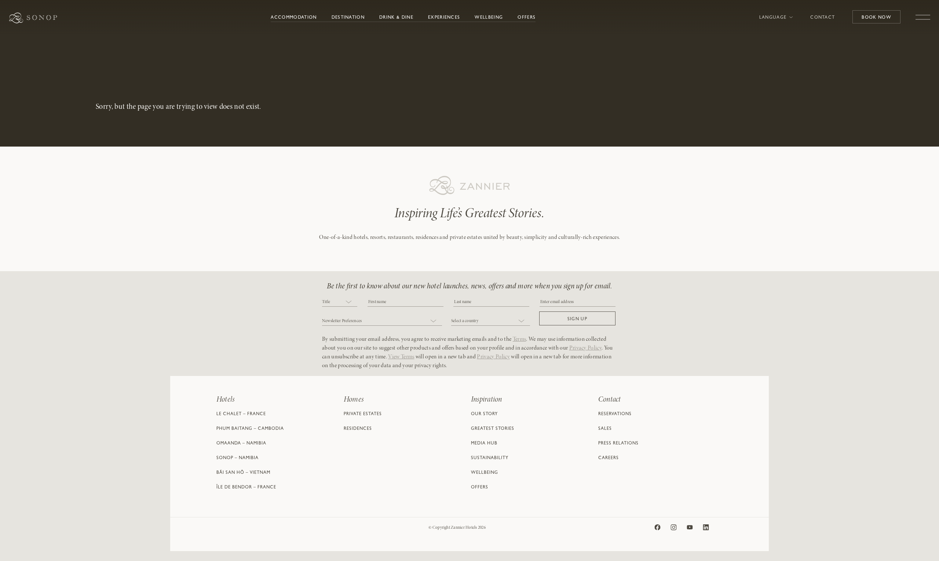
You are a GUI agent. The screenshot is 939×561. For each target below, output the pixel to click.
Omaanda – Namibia (241, 444)
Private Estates (363, 414)
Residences (358, 429)
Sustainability (489, 458)
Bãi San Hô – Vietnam (243, 473)
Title (326, 302)
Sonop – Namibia (237, 458)
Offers (527, 18)
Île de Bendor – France (246, 488)
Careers (608, 458)
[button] (577, 318)
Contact (822, 18)
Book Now (876, 18)
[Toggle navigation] (923, 13)
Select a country (464, 321)
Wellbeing (489, 18)
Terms (519, 339)
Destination (348, 18)
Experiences (444, 18)
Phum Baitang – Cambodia (250, 429)
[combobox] (339, 302)
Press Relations (618, 444)
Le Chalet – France (241, 414)
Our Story (484, 414)
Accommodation (294, 18)
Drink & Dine (396, 18)
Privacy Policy (585, 348)
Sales (605, 429)
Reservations (615, 414)
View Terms (401, 357)
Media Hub (484, 444)
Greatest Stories (492, 429)
